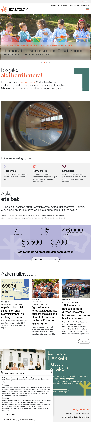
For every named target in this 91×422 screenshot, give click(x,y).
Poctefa (77, 413)
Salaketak (85, 413)
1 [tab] (41, 62)
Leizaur (64, 5)
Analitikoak (6, 385)
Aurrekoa (2, 37)
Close (51, 372)
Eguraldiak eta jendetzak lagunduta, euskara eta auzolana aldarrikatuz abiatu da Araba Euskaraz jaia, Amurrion (44, 315)
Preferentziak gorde (9, 414)
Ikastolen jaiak (6, 304)
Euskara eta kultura (39, 304)
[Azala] (14, 9)
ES (87, 2)
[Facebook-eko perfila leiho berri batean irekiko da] (74, 409)
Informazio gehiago (24, 382)
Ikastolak (65, 302)
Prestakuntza (73, 5)
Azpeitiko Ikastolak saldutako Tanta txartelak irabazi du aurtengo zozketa (12, 312)
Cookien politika (67, 417)
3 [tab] (47, 62)
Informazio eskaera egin (58, 392)
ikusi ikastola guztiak (45, 260)
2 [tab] (44, 62)
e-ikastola (55, 5)
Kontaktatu (69, 413)
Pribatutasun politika (81, 417)
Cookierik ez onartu (9, 419)
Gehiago (84, 341)
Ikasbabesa (85, 5)
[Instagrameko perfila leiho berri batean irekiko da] (77, 409)
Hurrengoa (89, 37)
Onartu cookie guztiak (26, 419)
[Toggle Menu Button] (87, 9)
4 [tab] (49, 62)
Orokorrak (18, 304)
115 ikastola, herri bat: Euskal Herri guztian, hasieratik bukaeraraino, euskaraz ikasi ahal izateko (76, 312)
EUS (83, 2)
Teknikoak (6, 398)
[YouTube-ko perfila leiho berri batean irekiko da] (81, 409)
